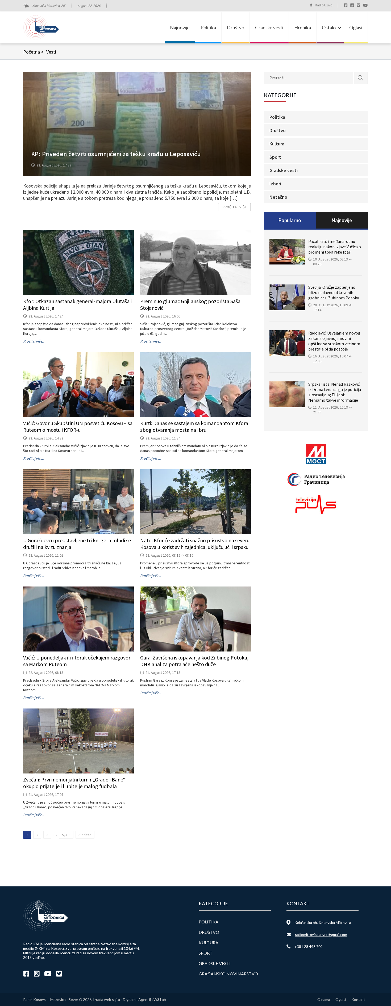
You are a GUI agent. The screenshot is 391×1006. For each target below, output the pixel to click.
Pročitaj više (234, 207)
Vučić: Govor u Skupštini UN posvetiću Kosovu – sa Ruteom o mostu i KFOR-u (77, 426)
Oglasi (355, 27)
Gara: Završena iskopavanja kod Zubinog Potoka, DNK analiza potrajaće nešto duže (194, 660)
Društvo (235, 27)
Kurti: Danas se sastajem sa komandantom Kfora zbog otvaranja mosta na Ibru (194, 426)
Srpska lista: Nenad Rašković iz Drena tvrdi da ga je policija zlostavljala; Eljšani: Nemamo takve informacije (334, 392)
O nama (323, 999)
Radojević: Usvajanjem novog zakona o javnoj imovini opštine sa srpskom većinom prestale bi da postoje (334, 341)
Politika (208, 27)
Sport (275, 157)
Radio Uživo (323, 5)
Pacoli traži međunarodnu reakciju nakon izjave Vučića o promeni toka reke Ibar (334, 247)
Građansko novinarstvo (228, 973)
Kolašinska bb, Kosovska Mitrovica (322, 922)
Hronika (302, 27)
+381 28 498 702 (308, 946)
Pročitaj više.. (33, 341)
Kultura (276, 144)
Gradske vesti (269, 27)
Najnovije (180, 27)
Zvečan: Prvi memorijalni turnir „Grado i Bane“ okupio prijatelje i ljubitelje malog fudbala (74, 782)
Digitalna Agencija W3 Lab (144, 999)
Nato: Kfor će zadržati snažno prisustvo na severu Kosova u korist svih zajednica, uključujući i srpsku (194, 543)
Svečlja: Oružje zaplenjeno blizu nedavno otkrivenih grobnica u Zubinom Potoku (333, 292)
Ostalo (329, 27)
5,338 (66, 834)
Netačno (278, 197)
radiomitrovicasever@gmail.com (321, 934)
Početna (33, 52)
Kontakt (358, 999)
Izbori (275, 184)
